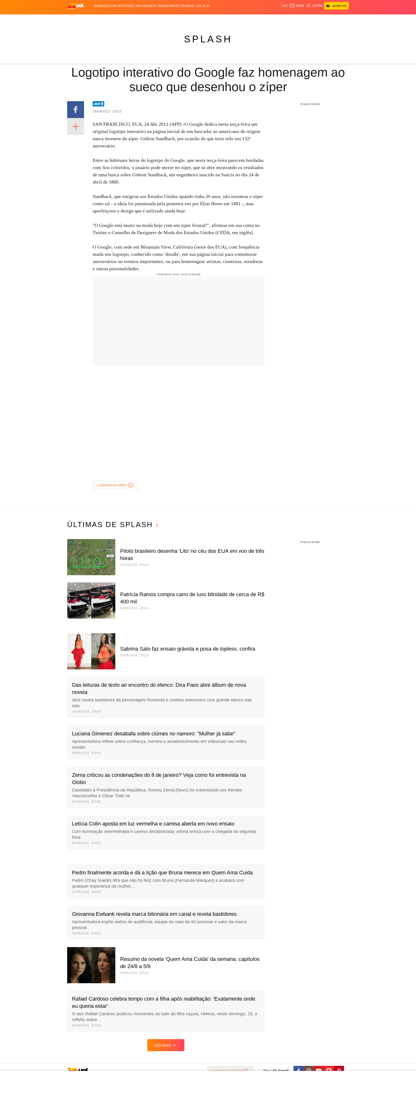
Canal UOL (278, 19)
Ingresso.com (105, 6)
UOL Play (203, 6)
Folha (184, 19)
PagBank (188, 6)
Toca (321, 19)
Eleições (105, 19)
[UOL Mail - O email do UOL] (297, 6)
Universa (228, 19)
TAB (303, 19)
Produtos (76, 19)
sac (285, 5)
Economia (169, 19)
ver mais (162, 1045)
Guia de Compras (342, 19)
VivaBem (244, 19)
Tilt (255, 19)
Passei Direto (168, 6)
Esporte (198, 19)
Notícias (122, 19)
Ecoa (264, 19)
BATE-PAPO (126, 6)
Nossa (294, 19)
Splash (213, 19)
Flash (91, 19)
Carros (153, 19)
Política (138, 19)
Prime (311, 19)
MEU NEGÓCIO (146, 6)
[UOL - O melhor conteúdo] (75, 6)
